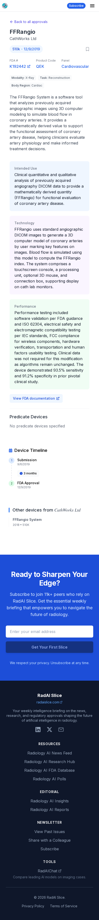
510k (16, 49)
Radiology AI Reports (49, 809)
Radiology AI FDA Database (49, 770)
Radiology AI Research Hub (49, 761)
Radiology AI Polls (49, 778)
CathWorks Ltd (23, 38)
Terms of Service (63, 906)
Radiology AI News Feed (49, 753)
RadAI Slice (49, 695)
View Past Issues (49, 831)
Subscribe (76, 5)
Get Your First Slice (49, 647)
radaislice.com (48, 702)
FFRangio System (27, 520)
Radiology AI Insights (50, 801)
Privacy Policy (33, 906)
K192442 (18, 66)
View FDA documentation (34, 398)
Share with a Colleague (49, 840)
